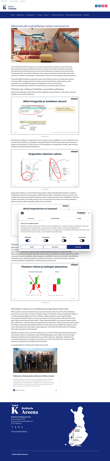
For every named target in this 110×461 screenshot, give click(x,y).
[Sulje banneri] (88, 213)
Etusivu (13, 15)
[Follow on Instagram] (102, 6)
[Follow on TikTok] (106, 6)
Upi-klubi (86, 15)
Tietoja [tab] (79, 218)
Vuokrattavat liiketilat (57, 15)
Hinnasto (39, 15)
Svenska (22, 1)
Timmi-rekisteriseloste (19, 431)
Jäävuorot (4, 1)
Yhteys (46, 15)
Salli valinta (55, 247)
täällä (46, 345)
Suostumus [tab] (31, 218)
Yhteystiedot (14, 1)
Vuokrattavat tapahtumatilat (73, 15)
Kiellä (31, 247)
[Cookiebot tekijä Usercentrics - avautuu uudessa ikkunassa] (78, 213)
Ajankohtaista (21, 15)
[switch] (46, 240)
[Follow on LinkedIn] (99, 6)
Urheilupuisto (30, 15)
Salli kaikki (78, 247)
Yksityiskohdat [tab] (55, 218)
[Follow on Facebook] (96, 6)
